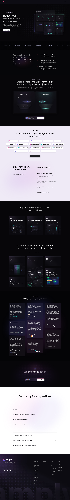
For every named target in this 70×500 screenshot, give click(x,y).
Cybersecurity (53, 468)
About (59, 464)
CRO (34, 476)
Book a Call (60, 470)
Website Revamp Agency (36, 466)
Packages (44, 461)
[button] (26, 3)
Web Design (36, 470)
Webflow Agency (36, 461)
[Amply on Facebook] (10, 470)
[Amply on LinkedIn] (4, 470)
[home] (5, 3)
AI (51, 465)
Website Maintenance (36, 469)
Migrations (35, 482)
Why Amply (60, 467)
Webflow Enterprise (35, 473)
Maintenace (36, 477)
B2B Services (52, 464)
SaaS (52, 461)
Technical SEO (36, 479)
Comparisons (60, 468)
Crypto (52, 474)
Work (34, 483)
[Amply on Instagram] (7, 470)
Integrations (36, 480)
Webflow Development (36, 464)
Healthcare (53, 471)
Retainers (44, 463)
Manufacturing (53, 470)
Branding (35, 474)
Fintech (52, 467)
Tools (59, 463)
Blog (59, 461)
